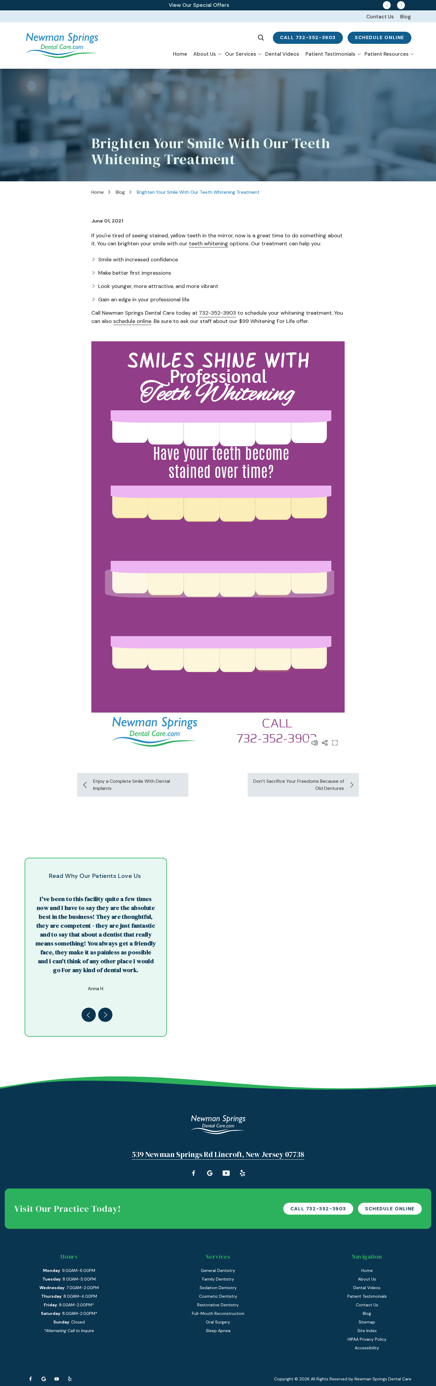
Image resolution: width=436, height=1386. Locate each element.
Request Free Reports (199, 5)
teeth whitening (208, 243)
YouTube (57, 1379)
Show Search (261, 37)
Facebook (30, 1379)
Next (401, 5)
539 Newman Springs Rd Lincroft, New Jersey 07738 (218, 1154)
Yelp (70, 1379)
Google (44, 1379)
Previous (387, 5)
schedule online (379, 37)
